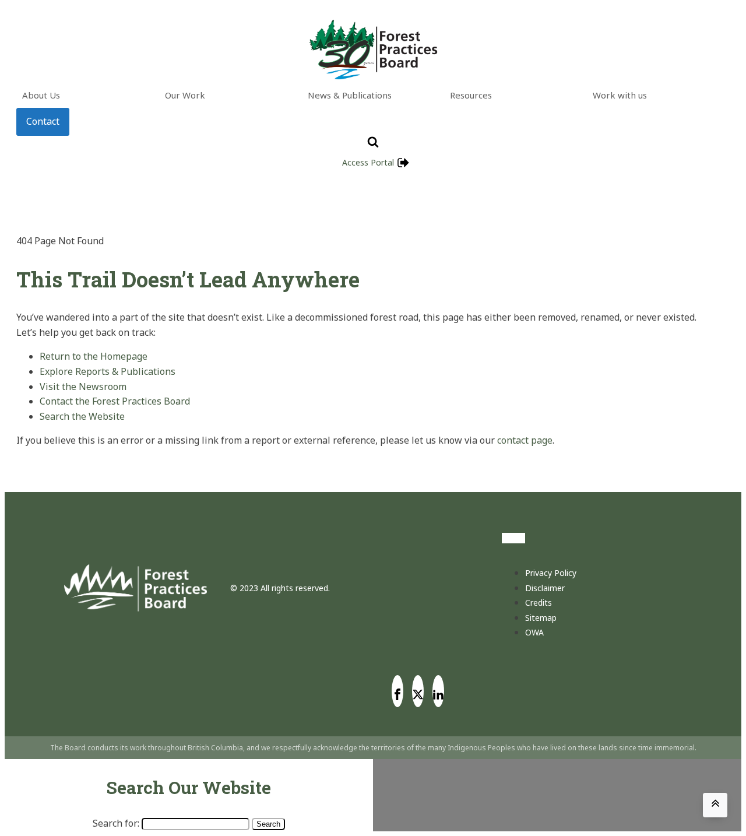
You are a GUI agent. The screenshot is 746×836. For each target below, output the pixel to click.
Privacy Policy (550, 572)
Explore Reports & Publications (107, 371)
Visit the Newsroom (83, 386)
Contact (42, 121)
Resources (471, 95)
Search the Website (82, 416)
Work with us (620, 95)
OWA (534, 632)
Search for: (116, 823)
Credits (538, 602)
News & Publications (350, 95)
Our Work (185, 95)
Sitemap (541, 617)
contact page (525, 440)
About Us (41, 95)
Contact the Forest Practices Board (115, 401)
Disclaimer (545, 587)
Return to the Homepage (93, 356)
